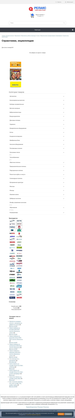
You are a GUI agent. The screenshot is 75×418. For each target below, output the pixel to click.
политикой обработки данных (33, 414)
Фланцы (12, 190)
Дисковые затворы (15, 120)
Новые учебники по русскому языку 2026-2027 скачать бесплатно (16, 337)
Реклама (40, 407)
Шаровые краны (14, 194)
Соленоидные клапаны (16, 178)
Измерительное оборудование (18, 128)
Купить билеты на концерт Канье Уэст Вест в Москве (16, 365)
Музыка (12, 368)
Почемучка (13, 362)
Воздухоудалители (15, 116)
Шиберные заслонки (15, 198)
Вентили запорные (15, 108)
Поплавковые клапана (16, 148)
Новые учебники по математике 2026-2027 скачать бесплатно (15, 346)
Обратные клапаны (15, 162)
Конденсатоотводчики (16, 136)
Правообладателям (31, 407)
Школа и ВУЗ (13, 326)
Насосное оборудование (16, 144)
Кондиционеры (14, 212)
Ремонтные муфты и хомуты (17, 174)
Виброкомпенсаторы (15, 112)
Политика (46, 407)
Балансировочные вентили (17, 100)
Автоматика (13, 96)
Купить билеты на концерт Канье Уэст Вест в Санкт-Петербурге (16, 372)
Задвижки (12, 124)
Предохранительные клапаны (18, 166)
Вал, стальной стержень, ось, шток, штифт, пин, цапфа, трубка (16, 383)
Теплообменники (14, 157)
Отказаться (68, 414)
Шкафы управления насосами (18, 202)
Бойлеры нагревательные (17, 104)
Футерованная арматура (16, 182)
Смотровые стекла (15, 152)
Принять (61, 414)
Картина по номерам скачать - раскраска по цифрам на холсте (15, 323)
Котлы (11, 132)
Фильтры (12, 186)
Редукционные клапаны (16, 170)
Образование (13, 207)
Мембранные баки (15, 140)
